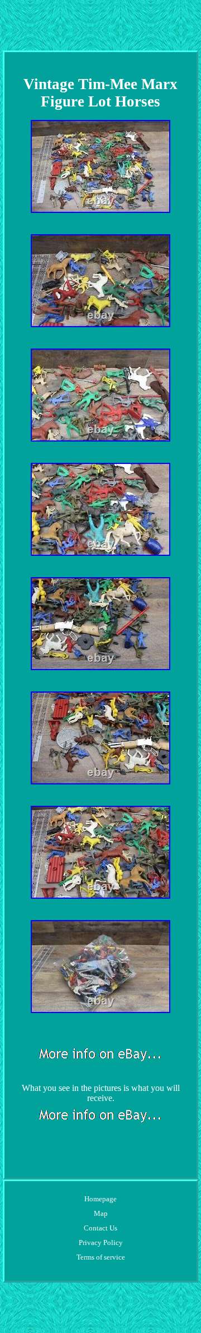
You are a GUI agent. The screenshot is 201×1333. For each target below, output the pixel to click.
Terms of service (100, 1257)
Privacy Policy (101, 1242)
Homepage (100, 1199)
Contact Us (100, 1228)
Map (101, 1213)
